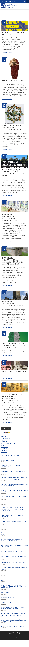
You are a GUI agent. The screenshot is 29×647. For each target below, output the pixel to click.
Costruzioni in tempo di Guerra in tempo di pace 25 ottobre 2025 (13, 345)
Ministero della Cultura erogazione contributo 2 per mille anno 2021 (13, 614)
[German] (7, 433)
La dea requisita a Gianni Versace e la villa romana (14, 522)
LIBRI (2, 445)
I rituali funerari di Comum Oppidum (12, 626)
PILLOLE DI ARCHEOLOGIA (8, 443)
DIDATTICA (4, 442)
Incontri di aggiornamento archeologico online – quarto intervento (13, 217)
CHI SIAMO (4, 437)
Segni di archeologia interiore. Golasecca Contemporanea (14, 546)
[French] (5, 433)
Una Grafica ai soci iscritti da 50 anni (13, 574)
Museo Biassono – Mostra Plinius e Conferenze (12, 516)
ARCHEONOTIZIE (5, 438)
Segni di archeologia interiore (11, 528)
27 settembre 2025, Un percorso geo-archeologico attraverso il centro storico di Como (12, 398)
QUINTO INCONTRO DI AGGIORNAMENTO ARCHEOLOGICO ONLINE (12, 128)
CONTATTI (4, 450)
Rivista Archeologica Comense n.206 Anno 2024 (14, 579)
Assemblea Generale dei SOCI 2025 (11, 551)
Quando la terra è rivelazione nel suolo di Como (14, 568)
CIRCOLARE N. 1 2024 (6, 602)
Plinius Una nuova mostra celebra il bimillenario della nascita (12, 608)
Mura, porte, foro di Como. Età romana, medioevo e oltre (13, 620)
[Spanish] (9, 433)
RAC (2, 440)
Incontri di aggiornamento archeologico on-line (12, 304)
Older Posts (6, 428)
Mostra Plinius (5, 593)
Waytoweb (17, 633)
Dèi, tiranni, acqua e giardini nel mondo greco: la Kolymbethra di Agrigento (14, 173)
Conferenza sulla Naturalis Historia (13, 563)
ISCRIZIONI (4, 448)
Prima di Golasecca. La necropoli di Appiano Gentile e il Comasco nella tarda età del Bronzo (14, 587)
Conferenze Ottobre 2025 (14, 372)
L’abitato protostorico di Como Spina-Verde (13, 533)
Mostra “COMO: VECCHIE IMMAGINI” (13, 33)
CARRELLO (4, 452)
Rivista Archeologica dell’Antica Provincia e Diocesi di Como (11, 539)
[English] (3, 433)
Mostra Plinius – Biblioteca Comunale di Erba (14, 557)
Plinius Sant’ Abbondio (8, 597)
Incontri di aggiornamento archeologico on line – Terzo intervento (13, 261)
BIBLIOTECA (4, 447)
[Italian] (1, 433)
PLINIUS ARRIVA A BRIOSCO (13, 81)
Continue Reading (7, 52)
